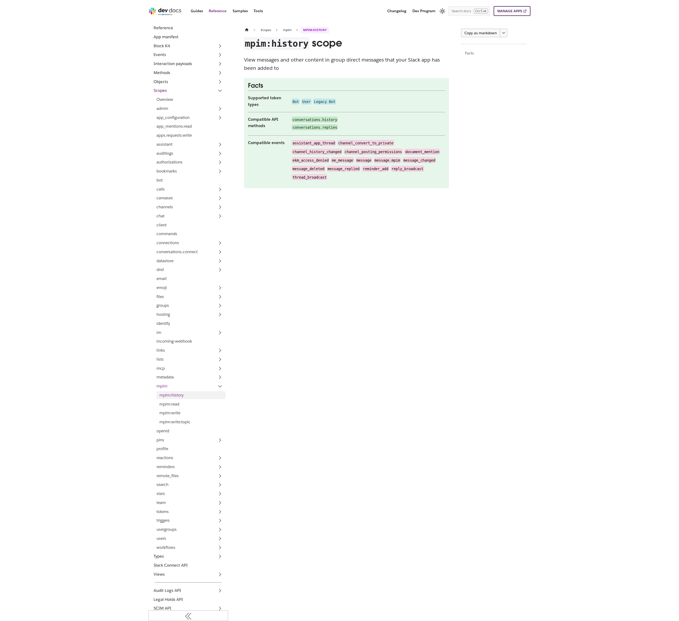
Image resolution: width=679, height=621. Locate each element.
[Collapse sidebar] (188, 615)
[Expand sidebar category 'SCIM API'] (220, 609)
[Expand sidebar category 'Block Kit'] (220, 46)
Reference (218, 10)
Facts (469, 53)
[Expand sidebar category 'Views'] (220, 574)
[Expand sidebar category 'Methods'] (220, 73)
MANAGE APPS (509, 11)
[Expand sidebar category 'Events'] (220, 55)
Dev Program (424, 10)
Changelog (396, 10)
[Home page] (247, 30)
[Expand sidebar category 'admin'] (220, 109)
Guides (197, 10)
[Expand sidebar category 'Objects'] (220, 82)
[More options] (503, 33)
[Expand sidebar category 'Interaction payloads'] (220, 64)
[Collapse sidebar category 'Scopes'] (220, 91)
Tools (258, 10)
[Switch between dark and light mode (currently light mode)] (442, 11)
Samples (240, 10)
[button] (189, 118)
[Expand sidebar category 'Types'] (220, 556)
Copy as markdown (480, 33)
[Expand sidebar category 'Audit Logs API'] (220, 590)
